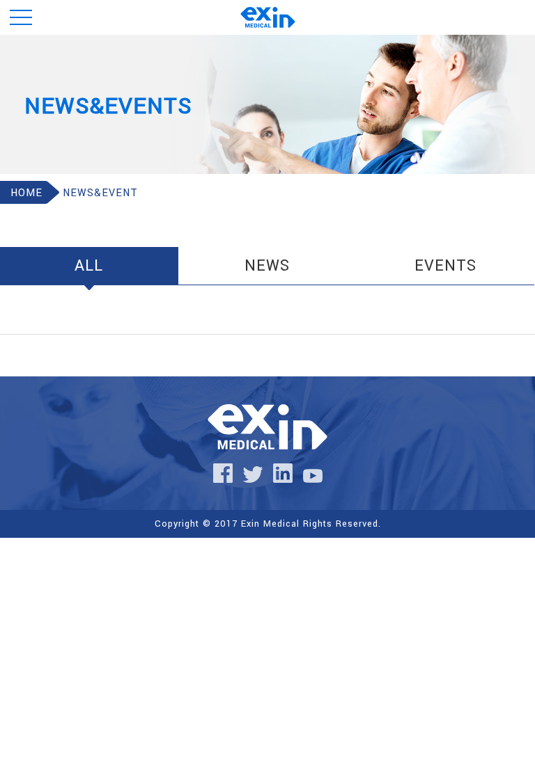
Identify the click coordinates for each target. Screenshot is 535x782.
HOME (26, 193)
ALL (89, 266)
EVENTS (445, 266)
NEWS (267, 266)
